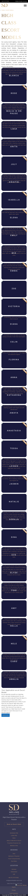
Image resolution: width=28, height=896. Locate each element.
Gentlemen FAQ (14, 833)
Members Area (14, 845)
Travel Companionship (14, 858)
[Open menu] (25, 5)
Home (2, 10)
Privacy (14, 890)
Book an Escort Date (14, 824)
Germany (14, 869)
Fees (14, 853)
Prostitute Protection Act (14, 843)
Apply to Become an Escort (14, 840)
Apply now (5, 715)
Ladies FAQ (14, 835)
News (14, 837)
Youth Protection (13, 893)
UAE (14, 874)
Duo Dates (14, 861)
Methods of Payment (14, 856)
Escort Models (9, 10)
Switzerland (14, 871)
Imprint (14, 887)
